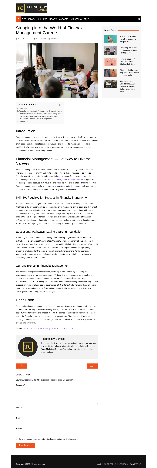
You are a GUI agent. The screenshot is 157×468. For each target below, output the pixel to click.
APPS (86, 19)
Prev (22, 366)
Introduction (24, 108)
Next (91, 366)
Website (19, 429)
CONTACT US (135, 464)
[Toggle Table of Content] (59, 105)
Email (18, 418)
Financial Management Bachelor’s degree (65, 179)
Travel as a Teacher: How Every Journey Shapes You (128, 39)
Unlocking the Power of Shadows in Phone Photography (128, 50)
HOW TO (53, 19)
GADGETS (63, 19)
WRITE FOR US (110, 464)
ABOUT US (123, 464)
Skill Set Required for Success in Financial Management (41, 114)
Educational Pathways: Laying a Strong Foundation (40, 116)
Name (19, 408)
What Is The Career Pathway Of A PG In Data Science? (49, 328)
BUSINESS (42, 19)
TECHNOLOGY (28, 19)
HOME (98, 464)
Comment (20, 385)
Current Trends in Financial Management (37, 119)
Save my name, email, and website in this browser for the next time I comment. (48, 439)
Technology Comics (25, 39)
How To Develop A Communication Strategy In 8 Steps (127, 61)
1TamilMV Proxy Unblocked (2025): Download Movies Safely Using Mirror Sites (128, 86)
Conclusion (23, 121)
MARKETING (76, 19)
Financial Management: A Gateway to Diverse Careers (40, 111)
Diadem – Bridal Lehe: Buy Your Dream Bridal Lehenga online (129, 72)
